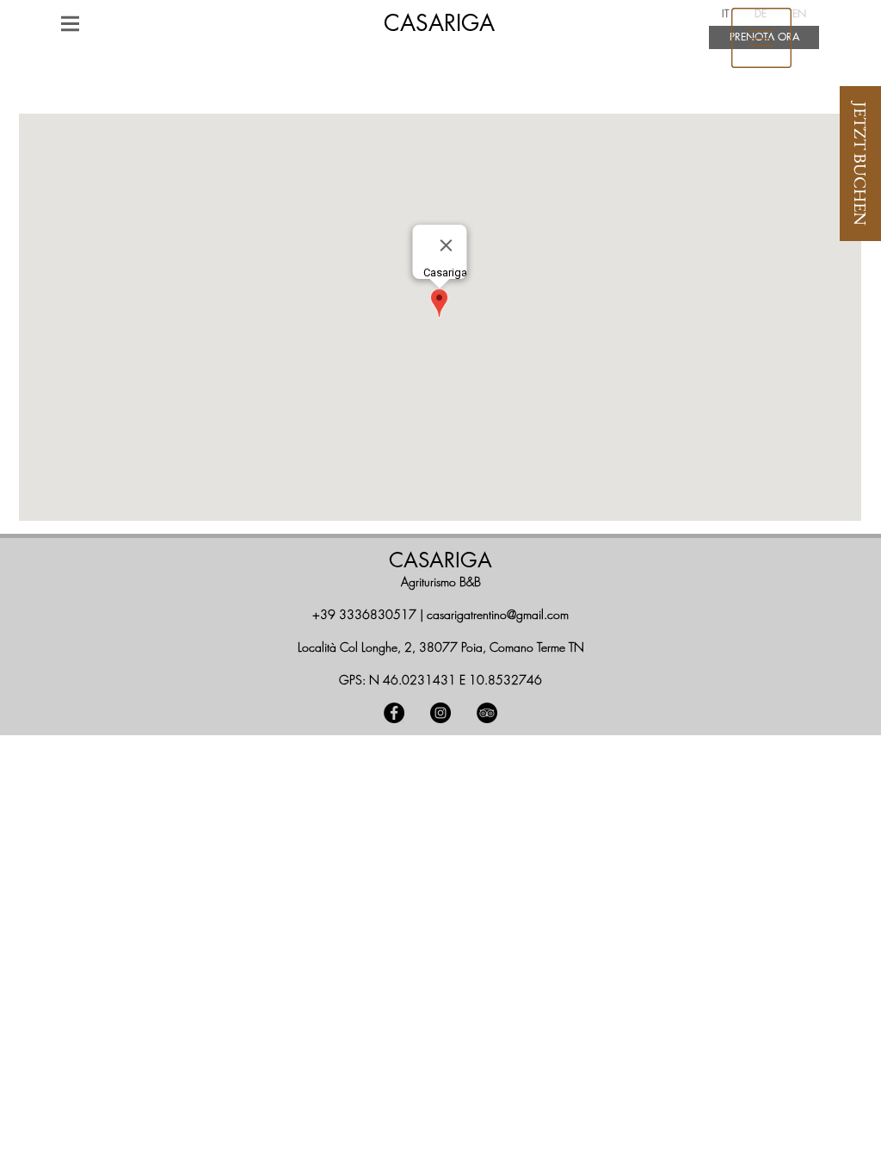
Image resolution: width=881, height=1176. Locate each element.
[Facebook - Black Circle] (394, 713)
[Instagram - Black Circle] (440, 713)
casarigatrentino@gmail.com (498, 614)
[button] (70, 23)
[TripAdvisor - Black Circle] (487, 713)
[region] (761, 37)
